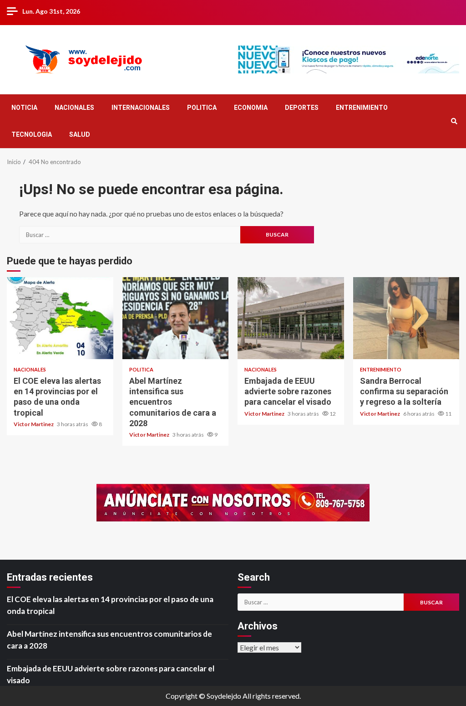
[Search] (454, 121)
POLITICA (202, 107)
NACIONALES (74, 107)
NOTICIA (24, 107)
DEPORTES (302, 107)
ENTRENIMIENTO (362, 107)
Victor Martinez (34, 424)
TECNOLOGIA (31, 134)
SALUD (79, 134)
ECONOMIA (251, 107)
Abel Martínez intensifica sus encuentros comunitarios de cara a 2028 (175, 318)
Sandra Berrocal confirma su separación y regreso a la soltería (406, 318)
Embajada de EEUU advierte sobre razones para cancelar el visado (291, 318)
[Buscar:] (129, 234)
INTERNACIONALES (140, 107)
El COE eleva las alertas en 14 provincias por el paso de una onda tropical (60, 318)
